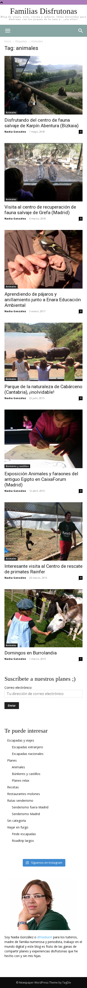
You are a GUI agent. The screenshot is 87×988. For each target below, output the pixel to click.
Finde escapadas (24, 834)
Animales (11, 112)
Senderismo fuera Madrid (30, 807)
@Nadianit (44, 937)
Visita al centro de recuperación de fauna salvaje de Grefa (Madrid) (40, 209)
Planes (12, 760)
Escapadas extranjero (27, 747)
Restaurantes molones (23, 794)
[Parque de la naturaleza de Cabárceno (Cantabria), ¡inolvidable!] (43, 352)
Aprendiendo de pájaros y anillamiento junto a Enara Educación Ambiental (42, 299)
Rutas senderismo (20, 800)
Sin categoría (16, 820)
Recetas (13, 787)
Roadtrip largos (23, 840)
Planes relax (20, 780)
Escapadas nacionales (28, 754)
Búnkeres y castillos (17, 466)
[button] (81, 31)
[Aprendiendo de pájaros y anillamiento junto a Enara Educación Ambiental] (43, 259)
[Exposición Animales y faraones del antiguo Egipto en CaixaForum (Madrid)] (43, 439)
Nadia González (15, 131)
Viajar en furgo (17, 827)
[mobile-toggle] (7, 31)
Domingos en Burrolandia (30, 653)
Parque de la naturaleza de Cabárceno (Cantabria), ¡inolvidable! (43, 389)
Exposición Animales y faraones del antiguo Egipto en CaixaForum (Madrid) (41, 479)
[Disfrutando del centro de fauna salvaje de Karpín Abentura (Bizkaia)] (43, 85)
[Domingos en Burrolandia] (43, 618)
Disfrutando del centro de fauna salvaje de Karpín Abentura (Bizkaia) (41, 122)
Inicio (7, 41)
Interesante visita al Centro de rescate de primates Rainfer (43, 569)
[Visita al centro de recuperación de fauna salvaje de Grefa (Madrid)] (43, 172)
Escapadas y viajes (20, 740)
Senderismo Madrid (26, 814)
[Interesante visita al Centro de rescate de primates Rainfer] (43, 531)
